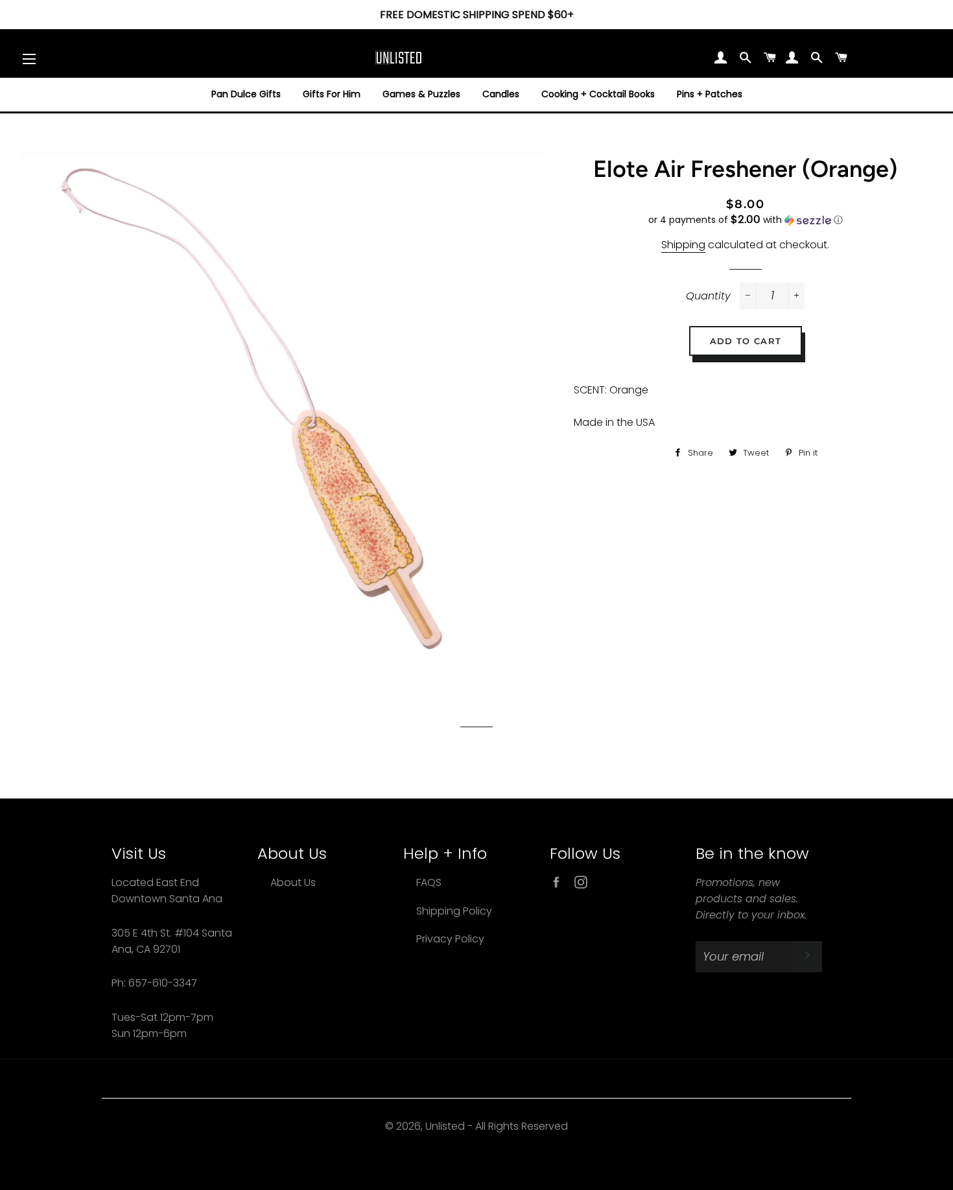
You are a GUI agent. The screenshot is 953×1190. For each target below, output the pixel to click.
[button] (745, 220)
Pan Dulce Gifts (246, 94)
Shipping (683, 244)
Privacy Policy (450, 938)
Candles (500, 94)
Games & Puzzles (421, 94)
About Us (293, 882)
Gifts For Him (331, 94)
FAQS (428, 882)
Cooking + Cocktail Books (598, 94)
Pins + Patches (709, 94)
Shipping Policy (454, 911)
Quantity (708, 295)
